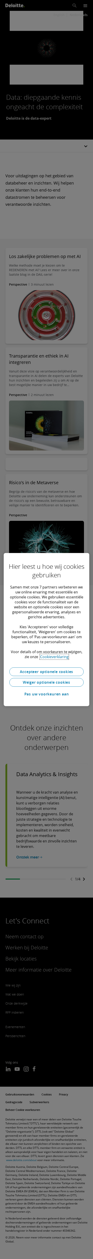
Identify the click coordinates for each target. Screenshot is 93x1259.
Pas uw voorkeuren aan (46, 694)
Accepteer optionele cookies (46, 671)
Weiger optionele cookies (46, 682)
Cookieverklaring (54, 656)
